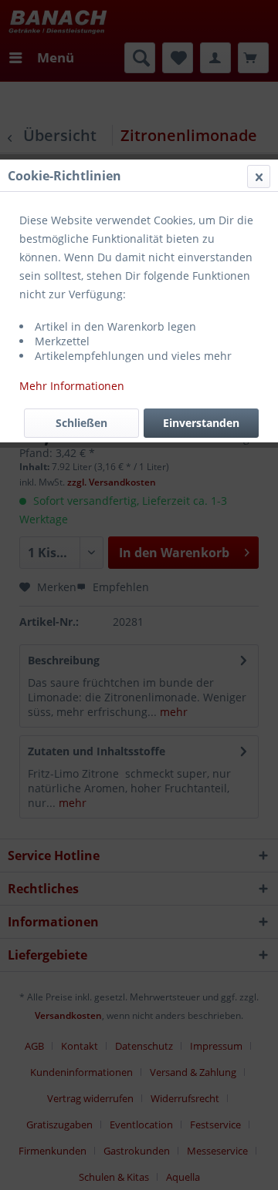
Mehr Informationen (71, 385)
